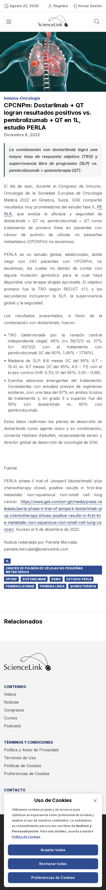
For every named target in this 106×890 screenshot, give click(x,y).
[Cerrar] (95, 801)
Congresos (14, 710)
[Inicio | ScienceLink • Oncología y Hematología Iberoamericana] (53, 25)
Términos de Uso (20, 757)
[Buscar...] (9, 22)
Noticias (11, 702)
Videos (10, 694)
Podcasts (12, 725)
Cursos (10, 717)
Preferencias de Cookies (27, 773)
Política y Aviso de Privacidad (31, 749)
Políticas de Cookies (22, 765)
